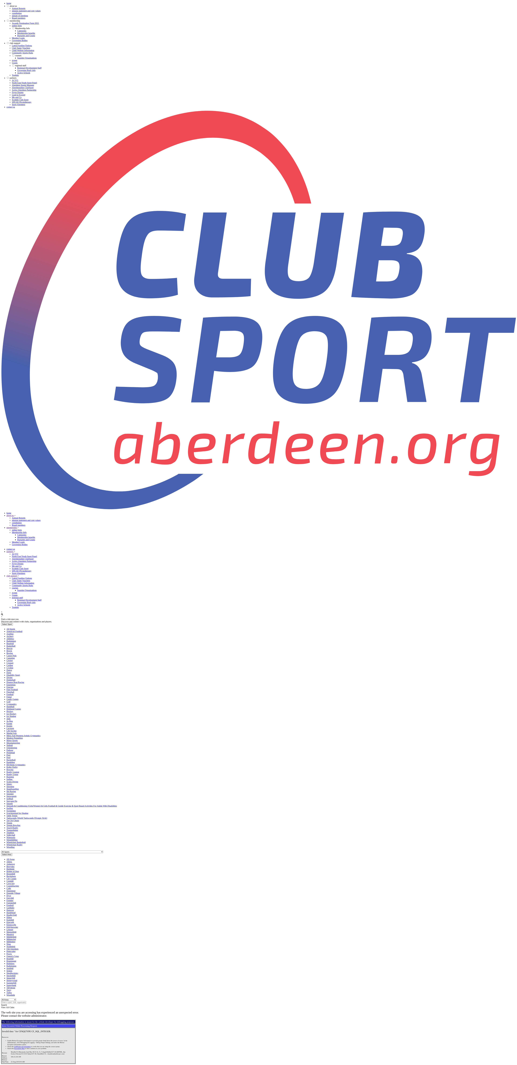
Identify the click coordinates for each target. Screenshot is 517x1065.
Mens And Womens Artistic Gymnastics (23, 736)
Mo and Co (17, 97)
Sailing (9, 779)
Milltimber (10, 942)
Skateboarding (12, 789)
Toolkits (15, 75)
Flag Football (12, 689)
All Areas (10, 859)
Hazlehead (10, 912)
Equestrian (10, 685)
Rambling (10, 762)
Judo (8, 719)
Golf (8, 702)
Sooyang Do (11, 801)
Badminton (11, 641)
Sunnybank (11, 985)
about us (13, 6)
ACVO (15, 80)
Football (9, 694)
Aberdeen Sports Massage (23, 85)
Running (10, 777)
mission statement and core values (26, 11)
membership (15, 21)
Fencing (9, 687)
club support (15, 43)
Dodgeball (10, 680)
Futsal (9, 697)
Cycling (9, 668)
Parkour (9, 750)
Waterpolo (10, 837)
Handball (10, 706)
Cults (8, 888)
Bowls (9, 651)
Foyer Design (17, 92)
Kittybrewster (12, 927)
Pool (8, 755)
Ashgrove (10, 864)
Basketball (10, 646)
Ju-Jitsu (9, 721)
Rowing (9, 769)
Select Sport (7, 624)
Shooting (10, 786)
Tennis (9, 823)
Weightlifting (12, 840)
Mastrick (10, 934)
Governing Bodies (19, 40)
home (8, 3)
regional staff (20, 65)
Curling (9, 665)
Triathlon (10, 832)
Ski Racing (11, 791)
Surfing (9, 808)
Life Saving (11, 731)
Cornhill (9, 881)
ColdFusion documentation (22, 1046)
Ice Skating (11, 716)
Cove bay (10, 883)
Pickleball (10, 752)
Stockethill (10, 975)
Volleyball (10, 835)
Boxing (9, 653)
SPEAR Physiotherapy (21, 102)
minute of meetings (20, 16)
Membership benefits (26, 33)
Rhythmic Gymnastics (15, 765)
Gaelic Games (12, 699)
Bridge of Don (12, 871)
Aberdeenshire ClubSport (23, 87)
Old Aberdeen (12, 949)
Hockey (9, 711)
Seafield (9, 968)
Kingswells (11, 925)
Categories (21, 31)
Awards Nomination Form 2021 (25, 23)
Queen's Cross (12, 956)
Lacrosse (10, 728)
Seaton (9, 971)
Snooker (10, 794)
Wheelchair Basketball (16, 842)
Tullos (9, 992)
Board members (18, 18)
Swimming (11, 811)
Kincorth (10, 922)
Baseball (10, 643)
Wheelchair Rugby (14, 845)
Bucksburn (11, 876)
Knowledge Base (19, 1048)
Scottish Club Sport (20, 100)
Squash (9, 803)
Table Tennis (11, 816)
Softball (9, 799)
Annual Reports (18, 8)
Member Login (18, 38)
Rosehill (9, 959)
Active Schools (23, 73)
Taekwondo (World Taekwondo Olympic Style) (26, 818)
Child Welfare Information (23, 50)
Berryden (10, 866)
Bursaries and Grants (26, 35)
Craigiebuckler (12, 886)
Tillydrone (10, 988)
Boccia (9, 648)
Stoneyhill (10, 978)
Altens (9, 862)
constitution (17, 13)
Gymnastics (11, 704)
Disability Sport (13, 675)
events (14, 60)
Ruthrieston (11, 966)
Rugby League (12, 772)
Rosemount (11, 961)
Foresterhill (11, 903)
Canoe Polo (11, 656)
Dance (9, 670)
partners (13, 78)
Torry (8, 990)
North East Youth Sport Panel (24, 83)
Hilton (9, 917)
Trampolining (12, 830)
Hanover (10, 910)
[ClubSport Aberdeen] (258, 508)
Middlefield (11, 937)
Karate (9, 723)
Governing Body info (26, 70)
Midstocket (11, 939)
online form (17, 26)
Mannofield (11, 932)
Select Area (6, 855)
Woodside (10, 995)
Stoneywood (11, 980)
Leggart (9, 929)
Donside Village (13, 893)
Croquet (9, 663)
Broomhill (10, 874)
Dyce (8, 896)
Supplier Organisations (27, 58)
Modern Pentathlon (14, 738)
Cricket (9, 660)
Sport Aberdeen (18, 104)
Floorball (10, 692)
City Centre (11, 879)
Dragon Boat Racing (15, 682)
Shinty (9, 784)
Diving (9, 677)
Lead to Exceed (18, 95)
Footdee (9, 900)
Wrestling (10, 847)
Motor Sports (12, 740)
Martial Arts (11, 733)
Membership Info (22, 28)
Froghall (10, 905)
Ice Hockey (11, 714)
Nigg (8, 944)
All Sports (10, 629)
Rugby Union (12, 774)
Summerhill (11, 983)
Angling (9, 634)
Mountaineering (13, 743)
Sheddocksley (12, 973)
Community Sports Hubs (22, 53)
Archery (9, 636)
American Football (14, 631)
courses (18, 55)
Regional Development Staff (29, 68)
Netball (9, 745)
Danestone (10, 891)
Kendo (9, 726)
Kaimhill (10, 920)
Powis (9, 954)
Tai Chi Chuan (12, 820)
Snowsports (11, 796)
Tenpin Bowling (13, 825)
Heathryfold (11, 915)
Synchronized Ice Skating (17, 813)
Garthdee (10, 908)
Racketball (10, 760)
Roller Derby (12, 767)
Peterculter (10, 951)
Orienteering (11, 748)
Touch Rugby (12, 828)
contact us (10, 107)
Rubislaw (10, 963)
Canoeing (10, 658)
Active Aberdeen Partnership (24, 90)
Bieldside (10, 869)
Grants (15, 63)
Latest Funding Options (22, 45)
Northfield (10, 946)
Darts (8, 672)
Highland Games (13, 709)
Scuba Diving (12, 782)
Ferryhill (10, 898)
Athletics (10, 639)
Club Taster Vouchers (21, 48)
